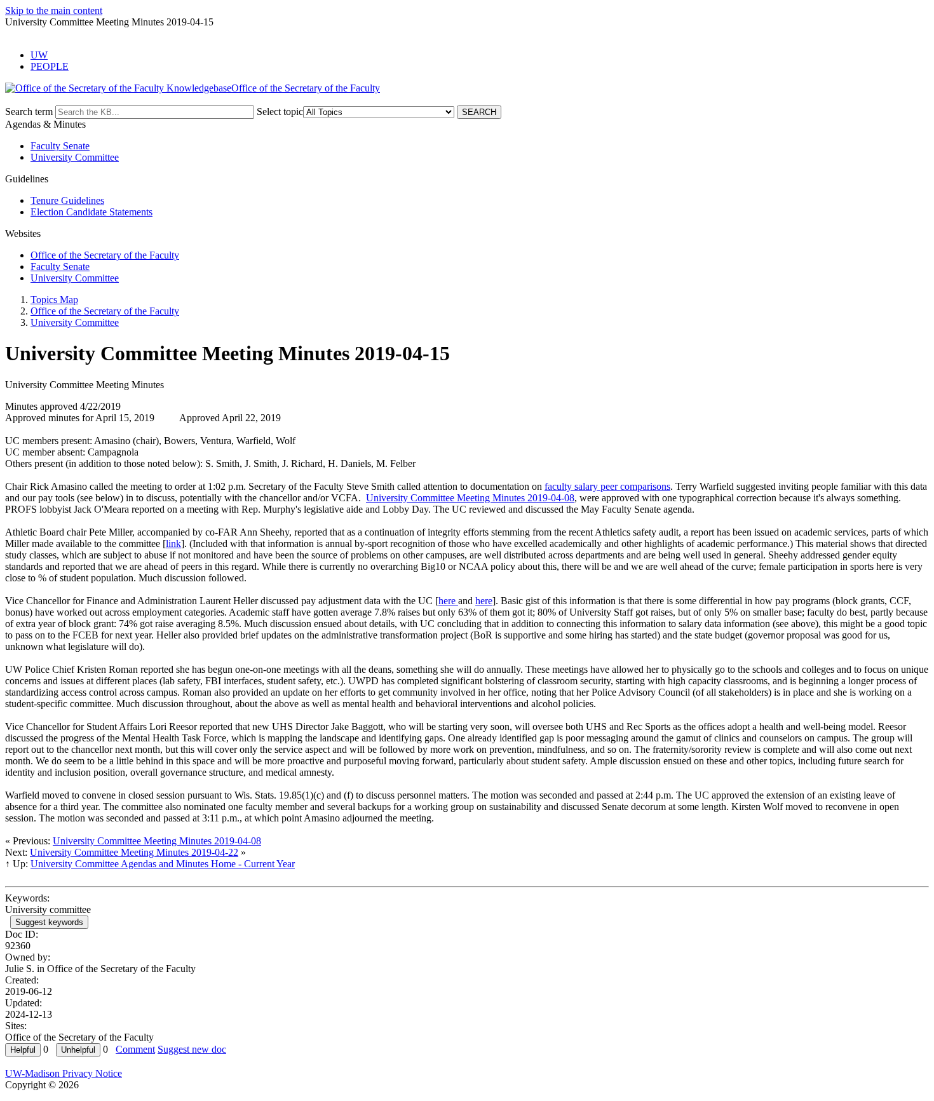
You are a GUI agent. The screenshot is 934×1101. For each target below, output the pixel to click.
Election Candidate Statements (91, 211)
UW (39, 55)
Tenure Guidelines (67, 200)
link (173, 543)
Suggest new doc (192, 1049)
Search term (29, 111)
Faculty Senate (60, 145)
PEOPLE (49, 66)
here (448, 600)
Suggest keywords (49, 922)
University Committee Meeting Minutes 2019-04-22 (134, 852)
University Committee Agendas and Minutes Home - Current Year (162, 863)
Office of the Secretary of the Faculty (104, 255)
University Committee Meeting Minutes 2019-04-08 (470, 497)
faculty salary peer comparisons (607, 486)
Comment (135, 1049)
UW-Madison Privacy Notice (63, 1073)
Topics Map (54, 299)
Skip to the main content (53, 10)
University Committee (74, 157)
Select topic (280, 111)
